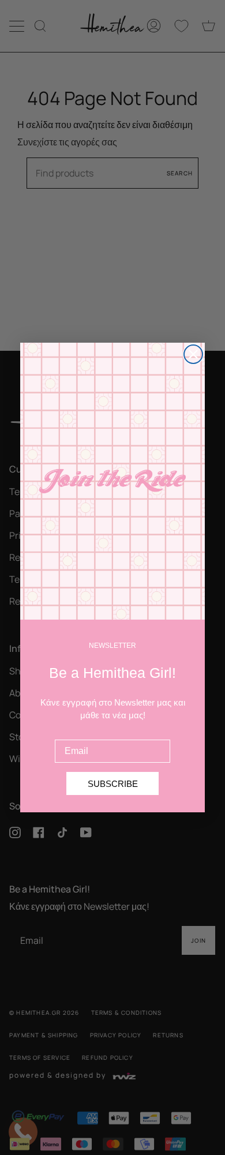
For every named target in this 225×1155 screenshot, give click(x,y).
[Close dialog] (193, 354)
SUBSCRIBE (113, 784)
